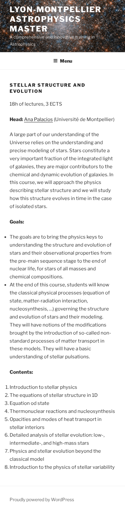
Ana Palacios (38, 119)
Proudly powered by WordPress (42, 499)
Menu (66, 61)
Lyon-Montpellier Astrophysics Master (56, 19)
